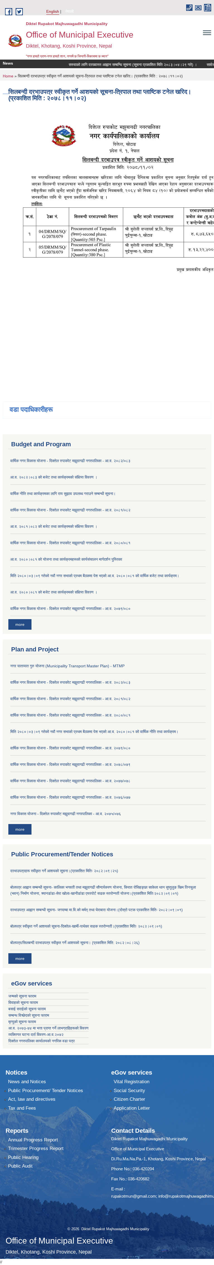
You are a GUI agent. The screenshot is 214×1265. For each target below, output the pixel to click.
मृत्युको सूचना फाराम (22, 1021)
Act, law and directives (31, 1099)
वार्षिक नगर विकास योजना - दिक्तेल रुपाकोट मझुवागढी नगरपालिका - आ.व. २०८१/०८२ (70, 510)
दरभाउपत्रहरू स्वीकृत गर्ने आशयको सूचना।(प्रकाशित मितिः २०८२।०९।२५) (64, 871)
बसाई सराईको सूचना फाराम (27, 1009)
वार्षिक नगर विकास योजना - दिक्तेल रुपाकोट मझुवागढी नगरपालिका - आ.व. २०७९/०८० (70, 608)
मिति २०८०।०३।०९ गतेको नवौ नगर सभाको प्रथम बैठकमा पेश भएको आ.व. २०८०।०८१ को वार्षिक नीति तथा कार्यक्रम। (94, 731)
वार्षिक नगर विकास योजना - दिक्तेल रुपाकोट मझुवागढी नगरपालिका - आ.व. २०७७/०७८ (70, 781)
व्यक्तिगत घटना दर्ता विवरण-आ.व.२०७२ (36, 1034)
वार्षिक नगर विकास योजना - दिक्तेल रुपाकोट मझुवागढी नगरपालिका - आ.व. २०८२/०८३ (70, 461)
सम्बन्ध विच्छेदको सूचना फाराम (28, 1015)
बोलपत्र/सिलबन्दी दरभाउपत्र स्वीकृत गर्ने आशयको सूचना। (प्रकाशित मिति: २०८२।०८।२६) (75, 942)
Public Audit (20, 1166)
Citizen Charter (129, 1099)
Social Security (129, 1090)
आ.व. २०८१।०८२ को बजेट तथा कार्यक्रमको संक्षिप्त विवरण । (53, 526)
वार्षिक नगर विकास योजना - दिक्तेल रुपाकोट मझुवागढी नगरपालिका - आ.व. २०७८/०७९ (70, 764)
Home (8, 76)
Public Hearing (23, 1157)
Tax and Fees (22, 1108)
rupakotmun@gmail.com (133, 1196)
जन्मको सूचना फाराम (22, 996)
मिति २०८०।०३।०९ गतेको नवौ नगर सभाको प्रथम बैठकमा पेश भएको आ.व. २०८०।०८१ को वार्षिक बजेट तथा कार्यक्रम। (94, 575)
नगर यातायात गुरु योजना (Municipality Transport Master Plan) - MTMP (67, 666)
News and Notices (27, 1081)
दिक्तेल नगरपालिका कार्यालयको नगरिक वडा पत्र (41, 1041)
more (20, 624)
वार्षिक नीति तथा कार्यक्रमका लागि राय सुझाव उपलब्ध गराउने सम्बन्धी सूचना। (63, 493)
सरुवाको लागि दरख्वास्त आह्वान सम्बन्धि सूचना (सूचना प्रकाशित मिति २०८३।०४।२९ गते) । (121, 64)
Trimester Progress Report (36, 1148)
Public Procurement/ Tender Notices (45, 1090)
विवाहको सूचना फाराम (23, 1002)
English (52, 11)
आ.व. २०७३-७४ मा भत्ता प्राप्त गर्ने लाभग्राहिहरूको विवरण (48, 1028)
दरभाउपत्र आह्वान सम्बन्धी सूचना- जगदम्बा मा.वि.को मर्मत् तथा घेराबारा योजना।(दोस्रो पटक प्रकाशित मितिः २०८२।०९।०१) (96, 910)
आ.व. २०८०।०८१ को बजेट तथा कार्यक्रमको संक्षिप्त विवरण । (53, 592)
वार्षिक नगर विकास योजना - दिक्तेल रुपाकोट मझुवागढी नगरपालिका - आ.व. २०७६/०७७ (70, 797)
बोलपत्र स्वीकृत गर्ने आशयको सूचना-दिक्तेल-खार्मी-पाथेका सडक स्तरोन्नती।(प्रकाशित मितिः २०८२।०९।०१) (86, 926)
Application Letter (132, 1108)
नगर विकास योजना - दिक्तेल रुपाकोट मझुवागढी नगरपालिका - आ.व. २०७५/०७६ (65, 814)
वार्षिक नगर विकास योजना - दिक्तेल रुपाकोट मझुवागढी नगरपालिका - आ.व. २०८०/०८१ (70, 543)
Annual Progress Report (33, 1140)
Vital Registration (131, 1081)
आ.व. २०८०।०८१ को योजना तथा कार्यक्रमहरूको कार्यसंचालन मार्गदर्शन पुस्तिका (66, 559)
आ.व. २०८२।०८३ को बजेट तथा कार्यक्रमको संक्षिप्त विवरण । (53, 477)
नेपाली (69, 11)
